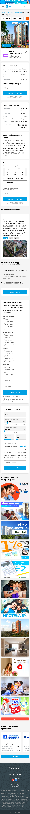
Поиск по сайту (15, 785)
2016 (11, 238)
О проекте (15, 786)
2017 (5, 238)
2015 (16, 238)
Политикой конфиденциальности (12, 401)
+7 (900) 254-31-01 (15, 774)
